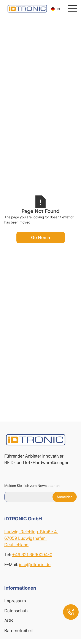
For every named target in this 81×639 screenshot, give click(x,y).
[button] (56, 9)
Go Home (40, 237)
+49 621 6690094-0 (32, 554)
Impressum (15, 600)
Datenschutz (16, 610)
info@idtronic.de (35, 564)
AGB (8, 620)
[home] (26, 8)
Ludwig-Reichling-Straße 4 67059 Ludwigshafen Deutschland (31, 538)
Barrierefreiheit (18, 630)
